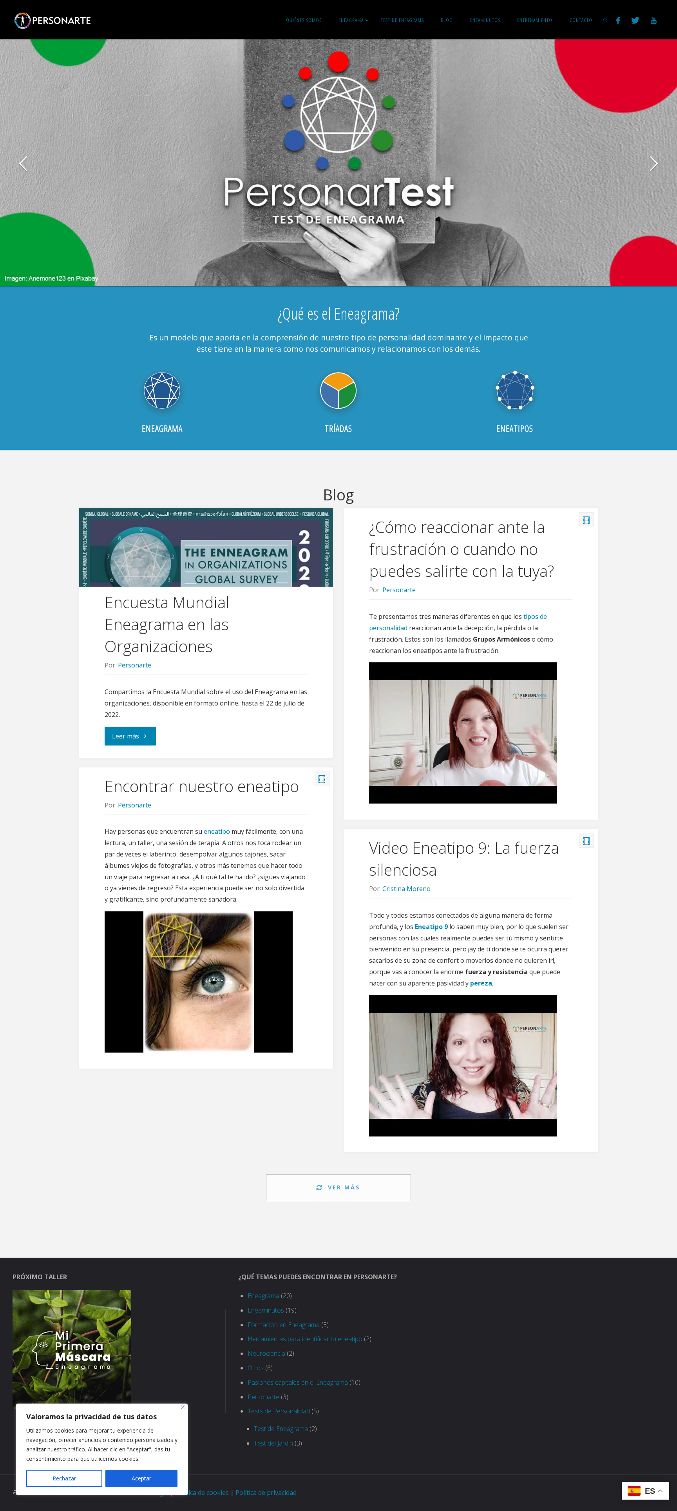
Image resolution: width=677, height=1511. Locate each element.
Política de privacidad (266, 1492)
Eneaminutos (266, 1310)
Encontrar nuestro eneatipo (202, 786)
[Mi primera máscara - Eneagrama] (72, 1349)
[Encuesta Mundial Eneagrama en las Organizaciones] (206, 563)
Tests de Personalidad (279, 1411)
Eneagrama (263, 1295)
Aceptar (141, 1478)
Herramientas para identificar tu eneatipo (305, 1339)
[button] (23, 163)
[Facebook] (617, 20)
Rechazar (64, 1478)
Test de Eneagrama (281, 1428)
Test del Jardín (273, 1443)
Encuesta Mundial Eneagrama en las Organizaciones (167, 624)
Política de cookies (202, 1492)
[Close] (183, 1407)
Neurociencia (266, 1353)
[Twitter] (635, 20)
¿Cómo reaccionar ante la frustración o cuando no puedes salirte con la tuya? (461, 549)
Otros (256, 1368)
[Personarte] (52, 19)
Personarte (263, 1397)
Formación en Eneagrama (284, 1324)
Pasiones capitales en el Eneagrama (298, 1382)
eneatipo (217, 831)
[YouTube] (653, 20)
